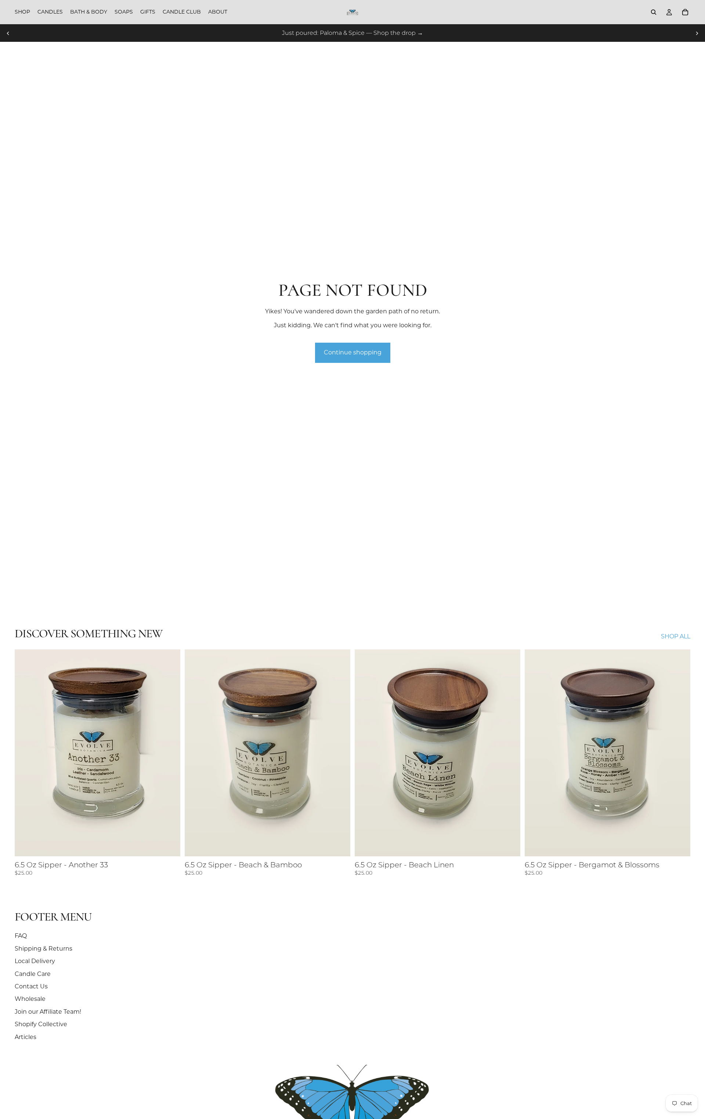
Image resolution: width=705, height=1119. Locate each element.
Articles (25, 1037)
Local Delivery (35, 961)
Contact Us (31, 986)
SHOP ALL (675, 636)
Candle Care (33, 973)
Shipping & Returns (43, 948)
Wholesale (30, 998)
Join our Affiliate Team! (48, 1011)
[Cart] (685, 12)
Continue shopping (353, 352)
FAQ (21, 935)
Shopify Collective (41, 1024)
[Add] (169, 845)
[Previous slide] (8, 33)
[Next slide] (697, 33)
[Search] (654, 12)
